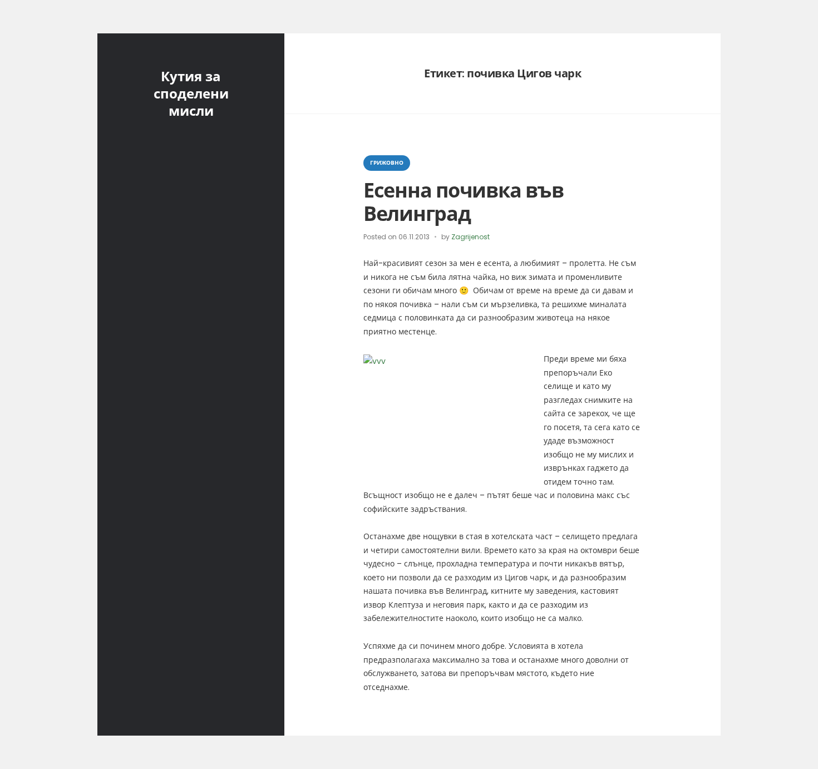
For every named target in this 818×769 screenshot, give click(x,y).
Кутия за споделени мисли (191, 93)
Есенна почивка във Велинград (463, 202)
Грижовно (386, 163)
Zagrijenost (470, 236)
